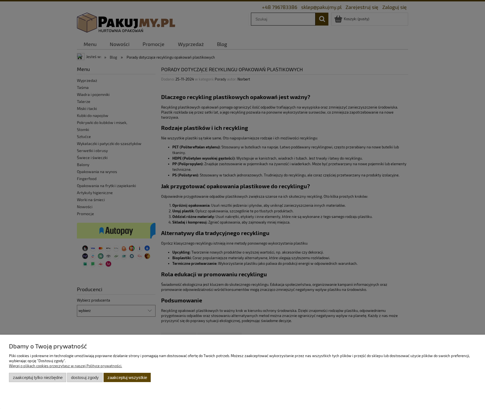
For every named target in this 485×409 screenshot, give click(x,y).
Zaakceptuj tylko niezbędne (38, 377)
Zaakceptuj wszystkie (127, 377)
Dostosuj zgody (85, 377)
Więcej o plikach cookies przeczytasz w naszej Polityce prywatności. (65, 366)
